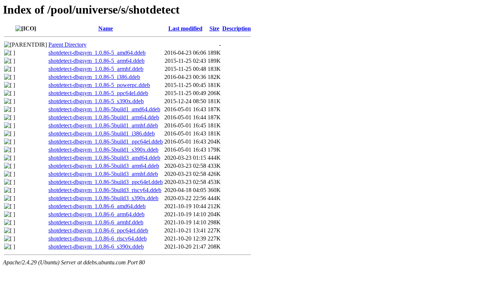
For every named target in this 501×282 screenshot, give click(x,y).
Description (236, 28)
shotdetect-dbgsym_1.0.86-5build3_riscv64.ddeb (104, 190)
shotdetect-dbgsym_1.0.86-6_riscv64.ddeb (97, 238)
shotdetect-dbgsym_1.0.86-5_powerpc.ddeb (99, 85)
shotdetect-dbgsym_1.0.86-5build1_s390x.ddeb (103, 150)
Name (105, 28)
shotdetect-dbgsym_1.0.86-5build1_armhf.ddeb (103, 125)
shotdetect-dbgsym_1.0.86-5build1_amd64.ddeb (104, 109)
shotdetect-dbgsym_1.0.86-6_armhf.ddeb (95, 222)
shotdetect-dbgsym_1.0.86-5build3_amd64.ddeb (104, 158)
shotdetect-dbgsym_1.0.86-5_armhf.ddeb (95, 69)
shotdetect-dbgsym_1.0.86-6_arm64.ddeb (96, 214)
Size (214, 28)
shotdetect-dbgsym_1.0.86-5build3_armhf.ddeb (103, 174)
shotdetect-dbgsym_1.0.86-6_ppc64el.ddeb (98, 230)
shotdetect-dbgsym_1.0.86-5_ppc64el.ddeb (98, 93)
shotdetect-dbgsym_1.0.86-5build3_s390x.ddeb (103, 198)
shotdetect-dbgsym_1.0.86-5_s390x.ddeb (96, 101)
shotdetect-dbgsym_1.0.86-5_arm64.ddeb (96, 61)
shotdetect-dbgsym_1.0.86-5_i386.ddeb (94, 77)
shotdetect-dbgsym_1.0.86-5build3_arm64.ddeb (103, 166)
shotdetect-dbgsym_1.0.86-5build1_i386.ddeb (101, 133)
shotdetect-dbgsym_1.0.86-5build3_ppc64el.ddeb (105, 182)
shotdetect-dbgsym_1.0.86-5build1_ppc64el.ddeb (105, 141)
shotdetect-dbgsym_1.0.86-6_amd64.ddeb (97, 206)
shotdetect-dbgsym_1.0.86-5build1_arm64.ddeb (103, 117)
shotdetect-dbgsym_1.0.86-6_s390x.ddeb (96, 246)
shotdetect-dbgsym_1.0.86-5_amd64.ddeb (97, 53)
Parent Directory (67, 44)
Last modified (185, 28)
